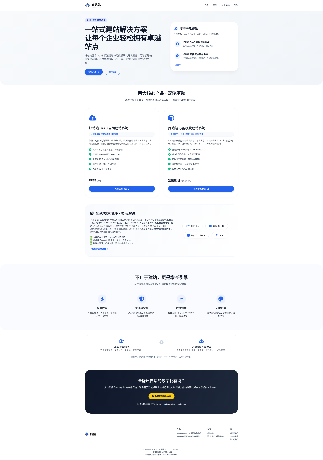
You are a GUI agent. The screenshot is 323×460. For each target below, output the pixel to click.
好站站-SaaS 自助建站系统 (189, 433)
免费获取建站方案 (163, 396)
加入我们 (234, 439)
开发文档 (211, 436)
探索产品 (92, 72)
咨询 (236, 5)
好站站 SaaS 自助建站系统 (196, 42)
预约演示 (112, 72)
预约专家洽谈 (200, 188)
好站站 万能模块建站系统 (195, 54)
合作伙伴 (234, 436)
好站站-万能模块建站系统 (188, 436)
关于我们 (234, 433)
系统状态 (220, 436)
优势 (215, 5)
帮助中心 (211, 433)
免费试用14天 (121, 188)
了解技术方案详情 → (99, 249)
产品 (206, 5)
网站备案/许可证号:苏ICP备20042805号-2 (161, 455)
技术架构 (226, 5)
